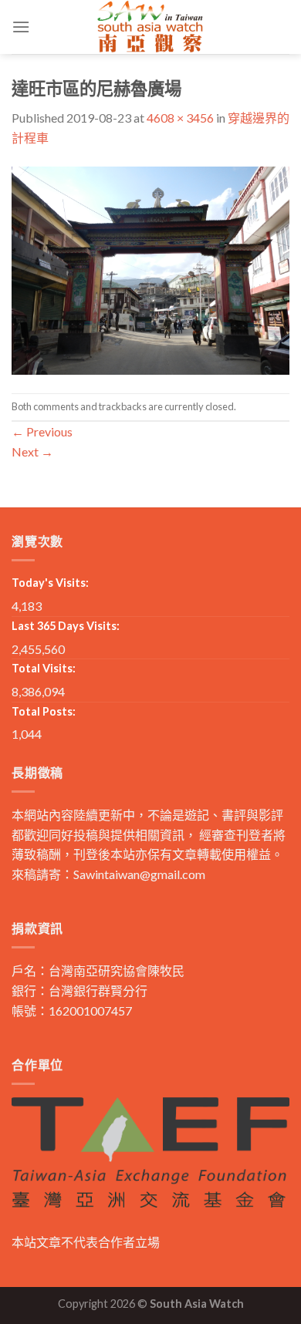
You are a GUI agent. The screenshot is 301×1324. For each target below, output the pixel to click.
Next (32, 451)
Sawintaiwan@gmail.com (139, 874)
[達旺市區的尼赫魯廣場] (150, 268)
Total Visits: (44, 668)
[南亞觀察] (150, 27)
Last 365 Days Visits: (66, 625)
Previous (42, 431)
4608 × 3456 (180, 117)
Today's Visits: (50, 582)
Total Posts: (44, 711)
